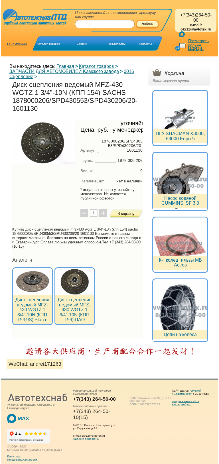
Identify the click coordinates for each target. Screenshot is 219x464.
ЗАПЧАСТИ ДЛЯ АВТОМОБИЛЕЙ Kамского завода (64, 71)
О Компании (17, 44)
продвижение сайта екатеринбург (185, 403)
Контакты (145, 43)
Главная (65, 66)
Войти (195, 48)
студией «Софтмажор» (187, 392)
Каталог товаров (48, 43)
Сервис (82, 43)
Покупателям (116, 43)
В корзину (126, 213)
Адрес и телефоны (86, 438)
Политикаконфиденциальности (22, 458)
